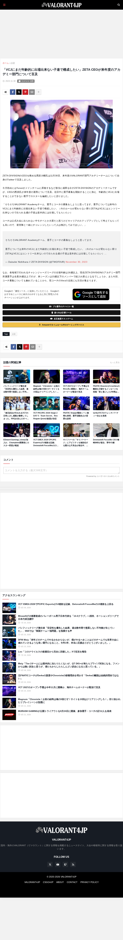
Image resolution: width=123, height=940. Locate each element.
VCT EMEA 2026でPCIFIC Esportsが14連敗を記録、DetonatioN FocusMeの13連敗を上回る (45, 443)
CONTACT (72, 882)
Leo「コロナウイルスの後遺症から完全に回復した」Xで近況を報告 (52, 651)
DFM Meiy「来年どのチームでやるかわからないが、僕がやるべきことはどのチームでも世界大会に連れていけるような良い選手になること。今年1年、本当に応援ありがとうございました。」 (68, 641)
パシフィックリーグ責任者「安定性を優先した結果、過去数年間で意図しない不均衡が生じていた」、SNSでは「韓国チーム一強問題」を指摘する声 (15, 389)
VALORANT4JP (32, 882)
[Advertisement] (61, 541)
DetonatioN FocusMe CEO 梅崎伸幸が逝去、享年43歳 (106, 441)
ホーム (6, 63)
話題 (13, 63)
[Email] (32, 92)
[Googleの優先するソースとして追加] (91, 294)
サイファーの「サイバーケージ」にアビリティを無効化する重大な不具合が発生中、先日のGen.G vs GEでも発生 (75, 443)
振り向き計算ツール (63, 313)
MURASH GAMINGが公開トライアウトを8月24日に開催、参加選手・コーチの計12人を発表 (64, 711)
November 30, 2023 (76, 262)
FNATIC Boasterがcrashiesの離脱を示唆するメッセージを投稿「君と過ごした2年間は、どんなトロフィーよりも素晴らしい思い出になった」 (106, 389)
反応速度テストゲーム (63, 319)
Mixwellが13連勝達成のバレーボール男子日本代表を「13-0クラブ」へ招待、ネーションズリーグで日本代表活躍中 (68, 617)
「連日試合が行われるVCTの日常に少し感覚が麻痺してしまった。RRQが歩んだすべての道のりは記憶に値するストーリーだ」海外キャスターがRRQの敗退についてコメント (16, 416)
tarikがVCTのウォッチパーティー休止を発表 (105, 414)
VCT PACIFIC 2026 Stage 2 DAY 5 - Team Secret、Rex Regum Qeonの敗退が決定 (45, 416)
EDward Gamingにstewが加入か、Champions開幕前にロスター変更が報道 (16, 443)
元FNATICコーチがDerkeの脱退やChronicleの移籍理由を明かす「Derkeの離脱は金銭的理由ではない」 (68, 677)
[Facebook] (12, 92)
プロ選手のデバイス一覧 (63, 306)
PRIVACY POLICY (89, 882)
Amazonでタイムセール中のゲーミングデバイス (63, 325)
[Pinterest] (25, 92)
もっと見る (115, 362)
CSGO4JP (48, 882)
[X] (19, 92)
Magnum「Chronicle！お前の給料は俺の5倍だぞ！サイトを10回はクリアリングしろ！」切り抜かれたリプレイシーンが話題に (46, 389)
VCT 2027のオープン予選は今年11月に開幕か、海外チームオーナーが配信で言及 (76, 389)
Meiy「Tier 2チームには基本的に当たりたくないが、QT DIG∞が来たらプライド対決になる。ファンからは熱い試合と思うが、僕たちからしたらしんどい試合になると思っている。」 (68, 665)
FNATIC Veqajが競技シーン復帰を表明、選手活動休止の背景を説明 (76, 416)
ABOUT (60, 882)
